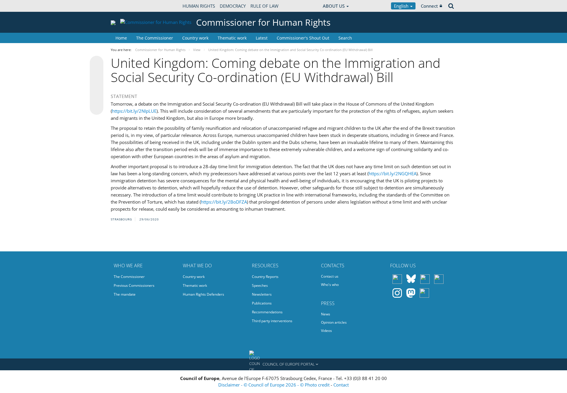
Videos (326, 330)
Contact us (329, 276)
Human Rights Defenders (203, 294)
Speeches (260, 285)
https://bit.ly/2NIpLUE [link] (134, 111)
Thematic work (232, 38)
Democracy (233, 6)
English (402, 6)
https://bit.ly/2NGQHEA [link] (392, 173)
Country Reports (265, 276)
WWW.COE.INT (125, 6)
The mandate (125, 294)
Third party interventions (272, 320)
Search (345, 38)
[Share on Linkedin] (96, 96)
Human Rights (199, 6)
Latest (262, 38)
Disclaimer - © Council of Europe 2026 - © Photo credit (274, 385)
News (325, 314)
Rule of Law (264, 6)
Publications (262, 303)
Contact (341, 385)
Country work (195, 38)
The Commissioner (154, 38)
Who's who (330, 284)
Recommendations (267, 312)
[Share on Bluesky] (96, 63)
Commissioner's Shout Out (303, 38)
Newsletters (262, 294)
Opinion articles (334, 322)
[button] (283, 364)
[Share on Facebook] (96, 85)
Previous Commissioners (134, 285)
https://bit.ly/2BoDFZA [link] (224, 202)
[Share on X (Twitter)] (96, 74)
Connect (429, 6)
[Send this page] (96, 108)
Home (121, 38)
